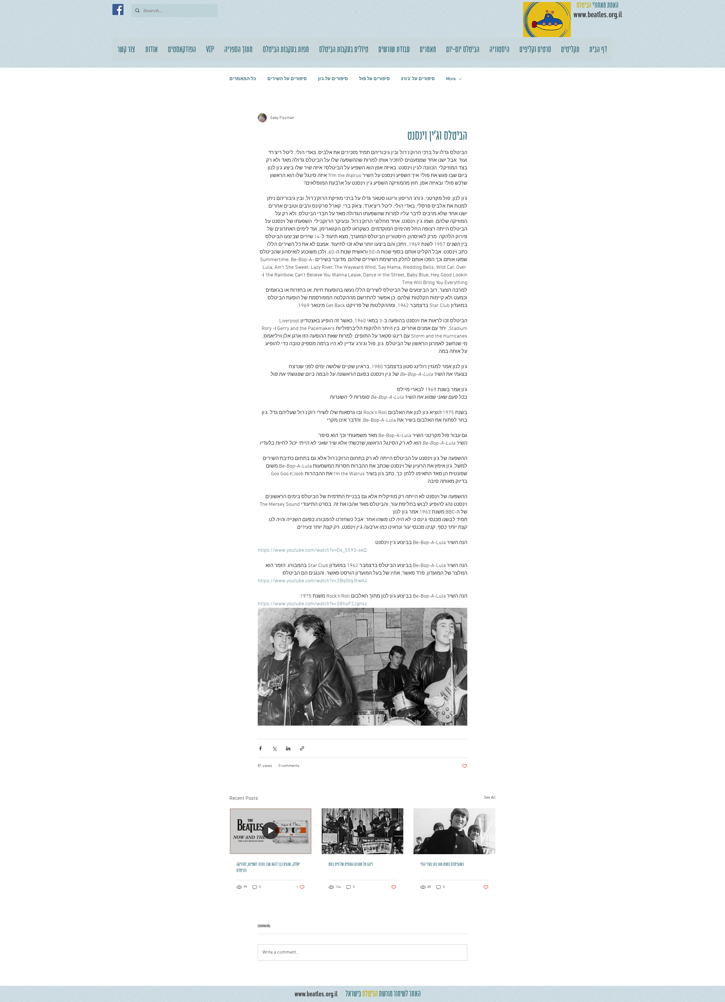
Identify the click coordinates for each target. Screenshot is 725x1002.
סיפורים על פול (374, 79)
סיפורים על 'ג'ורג (418, 79)
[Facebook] (117, 9)
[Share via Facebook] (260, 748)
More (451, 79)
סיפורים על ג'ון (333, 79)
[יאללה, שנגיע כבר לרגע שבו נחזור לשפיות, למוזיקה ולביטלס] (271, 831)
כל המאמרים (242, 79)
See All (490, 797)
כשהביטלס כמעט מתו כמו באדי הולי (442, 864)
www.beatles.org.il (316, 994)
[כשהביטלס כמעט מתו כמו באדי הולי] (454, 831)
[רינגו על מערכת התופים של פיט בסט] (363, 831)
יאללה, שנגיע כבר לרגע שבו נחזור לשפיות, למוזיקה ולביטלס (268, 867)
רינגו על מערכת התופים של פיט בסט (351, 864)
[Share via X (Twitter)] (274, 748)
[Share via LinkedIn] (288, 748)
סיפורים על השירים (287, 79)
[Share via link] (302, 748)
